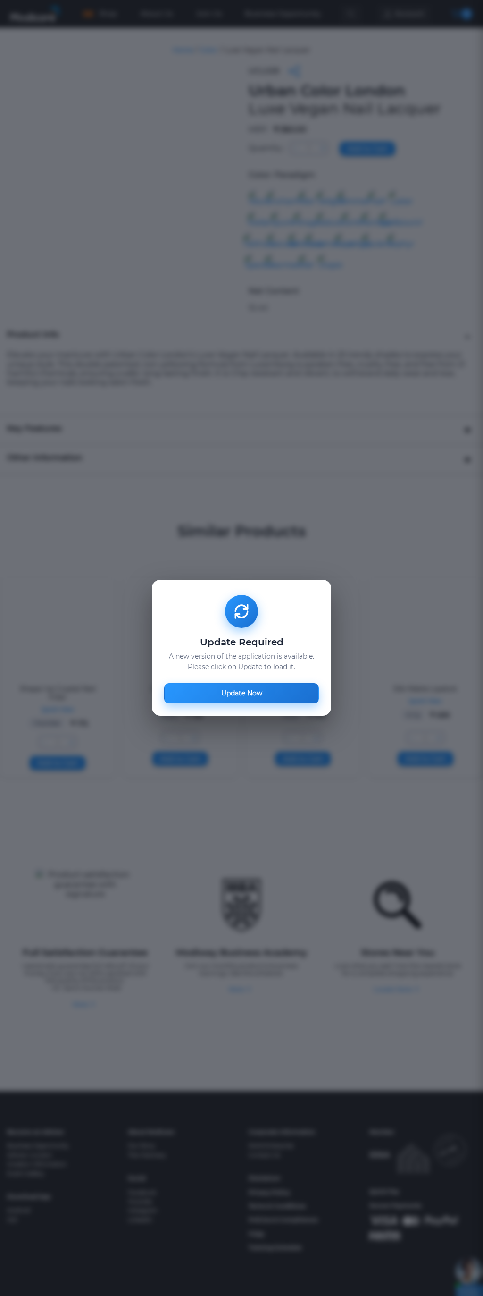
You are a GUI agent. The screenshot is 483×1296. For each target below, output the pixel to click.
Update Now (241, 693)
